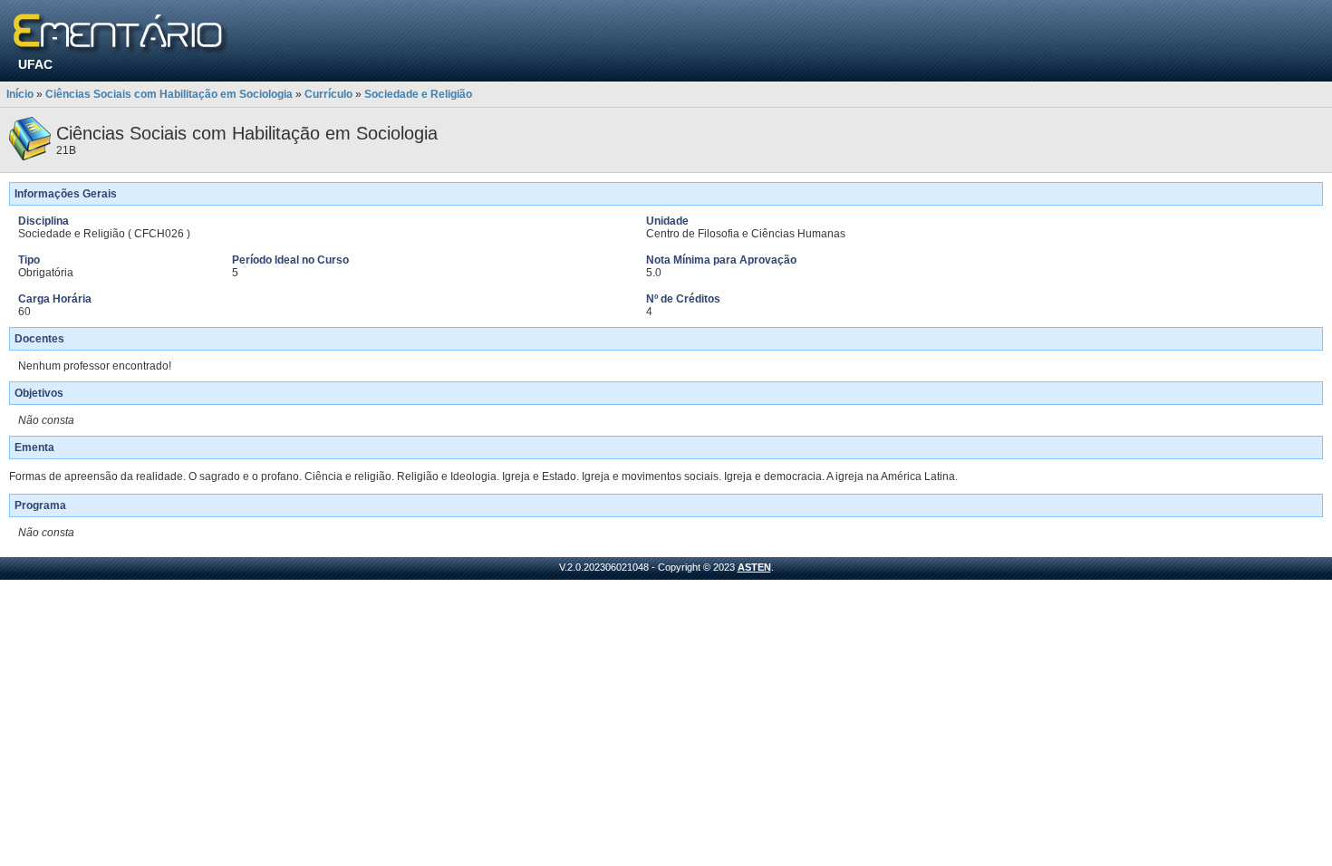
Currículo (328, 94)
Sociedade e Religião (418, 94)
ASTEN (754, 567)
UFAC (35, 64)
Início (20, 94)
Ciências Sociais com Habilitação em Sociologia (169, 94)
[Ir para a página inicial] (121, 34)
